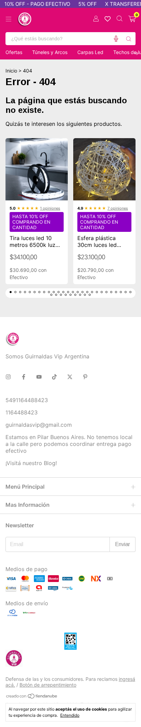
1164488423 (21, 412)
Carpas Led (90, 52)
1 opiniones (50, 208)
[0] (132, 19)
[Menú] (8, 19)
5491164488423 (26, 400)
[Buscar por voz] (116, 39)
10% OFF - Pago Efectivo (33, 4)
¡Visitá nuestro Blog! (31, 463)
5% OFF (83, 4)
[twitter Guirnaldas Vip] (70, 376)
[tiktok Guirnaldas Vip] (54, 376)
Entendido (69, 715)
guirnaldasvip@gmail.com (38, 424)
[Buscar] (129, 38)
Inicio (11, 71)
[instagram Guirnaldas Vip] (8, 376)
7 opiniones (117, 208)
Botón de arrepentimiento (48, 685)
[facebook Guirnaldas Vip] (23, 376)
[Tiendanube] (32, 697)
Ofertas (13, 52)
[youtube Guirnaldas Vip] (39, 376)
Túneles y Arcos (49, 52)
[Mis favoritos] (107, 19)
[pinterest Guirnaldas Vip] (85, 376)
